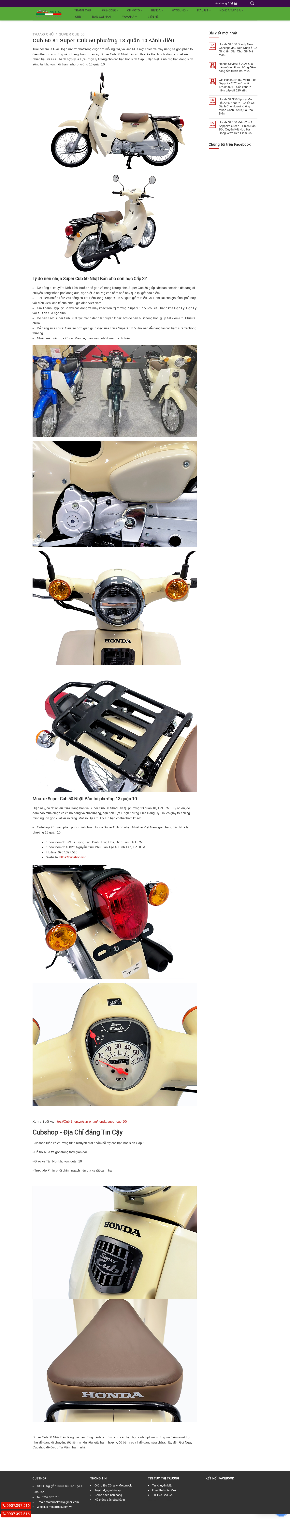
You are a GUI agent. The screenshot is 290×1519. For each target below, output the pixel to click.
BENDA (156, 10)
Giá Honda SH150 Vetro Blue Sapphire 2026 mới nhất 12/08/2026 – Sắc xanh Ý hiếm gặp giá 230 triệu (237, 85)
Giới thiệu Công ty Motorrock (113, 1485)
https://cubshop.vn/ (72, 857)
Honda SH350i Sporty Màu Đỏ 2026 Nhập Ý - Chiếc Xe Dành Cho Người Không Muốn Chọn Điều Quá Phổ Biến (236, 106)
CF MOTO (133, 10)
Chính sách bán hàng (108, 1495)
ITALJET (202, 10)
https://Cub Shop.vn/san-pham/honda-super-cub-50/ (91, 1121)
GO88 (111, 1504)
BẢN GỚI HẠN (101, 17)
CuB (78, 17)
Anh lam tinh (98, 1504)
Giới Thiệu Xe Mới (164, 1490)
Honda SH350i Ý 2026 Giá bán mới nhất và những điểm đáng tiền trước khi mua (237, 67)
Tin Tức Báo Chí (162, 1495)
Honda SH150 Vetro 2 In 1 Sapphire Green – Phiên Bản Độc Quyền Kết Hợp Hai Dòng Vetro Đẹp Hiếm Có (237, 128)
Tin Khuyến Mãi (162, 1485)
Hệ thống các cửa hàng (109, 1499)
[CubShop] (49, 13)
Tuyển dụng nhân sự (107, 1490)
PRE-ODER (109, 10)
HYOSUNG (179, 10)
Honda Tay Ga (230, 10)
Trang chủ (82, 10)
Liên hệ (153, 17)
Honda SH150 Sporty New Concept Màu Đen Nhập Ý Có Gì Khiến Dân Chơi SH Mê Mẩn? (238, 50)
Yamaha (128, 17)
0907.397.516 (50, 1497)
